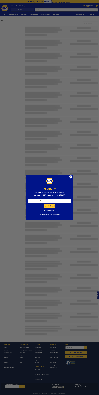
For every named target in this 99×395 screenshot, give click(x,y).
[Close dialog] (70, 176)
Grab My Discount (49, 206)
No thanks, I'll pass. (49, 210)
